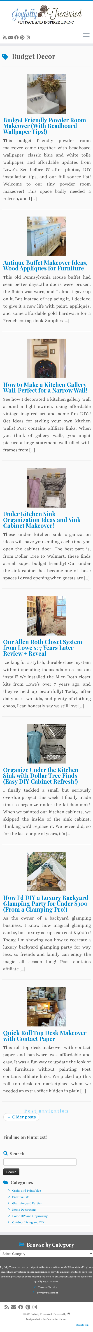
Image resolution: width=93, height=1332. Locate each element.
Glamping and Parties (27, 1203)
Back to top (82, 1324)
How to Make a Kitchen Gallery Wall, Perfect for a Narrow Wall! (45, 387)
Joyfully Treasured (41, 1314)
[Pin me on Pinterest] (23, 37)
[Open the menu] (86, 35)
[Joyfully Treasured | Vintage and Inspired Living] (46, 14)
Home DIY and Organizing (30, 1216)
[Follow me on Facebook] (17, 37)
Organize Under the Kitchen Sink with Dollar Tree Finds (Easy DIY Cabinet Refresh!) (41, 775)
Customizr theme (56, 1319)
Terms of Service (47, 1287)
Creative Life (20, 1197)
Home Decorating (24, 1209)
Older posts (21, 1117)
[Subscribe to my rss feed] (5, 37)
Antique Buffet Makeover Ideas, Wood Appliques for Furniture (45, 265)
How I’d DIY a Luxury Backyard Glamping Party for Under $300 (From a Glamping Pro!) (45, 903)
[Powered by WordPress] (68, 1313)
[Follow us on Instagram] (28, 37)
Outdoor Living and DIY (28, 1222)
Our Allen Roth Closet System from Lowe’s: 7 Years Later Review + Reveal (42, 647)
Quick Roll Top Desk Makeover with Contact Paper (44, 1035)
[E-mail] (11, 37)
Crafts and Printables (26, 1190)
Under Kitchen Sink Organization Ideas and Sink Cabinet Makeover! (42, 519)
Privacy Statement (47, 1292)
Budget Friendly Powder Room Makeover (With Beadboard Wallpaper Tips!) (44, 125)
